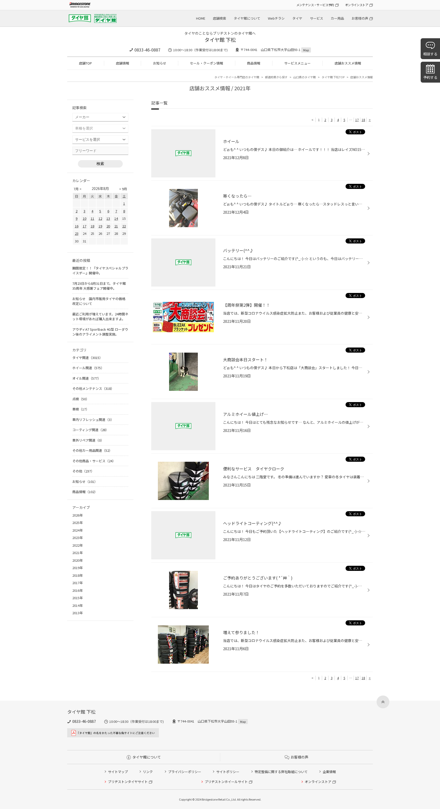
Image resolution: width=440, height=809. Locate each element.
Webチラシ (276, 18)
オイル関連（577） (86, 378)
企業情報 (329, 771)
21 (116, 226)
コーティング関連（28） (90, 429)
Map (306, 50)
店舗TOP (85, 63)
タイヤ (297, 18)
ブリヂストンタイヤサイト (128, 781)
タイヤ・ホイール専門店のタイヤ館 (236, 77)
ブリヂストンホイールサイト (226, 781)
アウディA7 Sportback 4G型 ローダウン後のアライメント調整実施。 (100, 332)
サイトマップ (118, 771)
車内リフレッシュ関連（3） (93, 419)
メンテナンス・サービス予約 (315, 5)
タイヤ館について (247, 18)
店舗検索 (219, 18)
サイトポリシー (227, 771)
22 (124, 226)
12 (100, 218)
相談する (430, 53)
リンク (148, 771)
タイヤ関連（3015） (87, 357)
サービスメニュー (297, 63)
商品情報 (253, 63)
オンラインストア (356, 5)
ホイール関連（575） (88, 367)
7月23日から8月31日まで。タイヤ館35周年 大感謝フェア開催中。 (99, 286)
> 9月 (123, 188)
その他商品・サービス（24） (94, 460)
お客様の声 (360, 18)
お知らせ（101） (85, 481)
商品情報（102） (85, 491)
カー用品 (337, 18)
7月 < (77, 188)
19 (100, 226)
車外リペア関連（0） (88, 440)
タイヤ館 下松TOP (333, 77)
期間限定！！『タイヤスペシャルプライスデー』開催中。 (100, 271)
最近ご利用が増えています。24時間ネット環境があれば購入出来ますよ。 (100, 317)
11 (92, 218)
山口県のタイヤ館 (304, 77)
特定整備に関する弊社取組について (281, 771)
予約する (430, 77)
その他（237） (83, 471)
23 (76, 233)
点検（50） (80, 398)
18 (363, 120)
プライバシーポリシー (184, 771)
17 (357, 120)
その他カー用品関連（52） (92, 450)
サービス (316, 18)
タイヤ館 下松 (220, 39)
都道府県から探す (276, 77)
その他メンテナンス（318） (93, 388)
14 (116, 218)
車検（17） (80, 409)
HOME (200, 18)
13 (108, 218)
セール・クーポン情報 (206, 63)
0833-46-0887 (147, 50)
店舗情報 (122, 63)
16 (76, 226)
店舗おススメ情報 (348, 63)
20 (108, 226)
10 (84, 218)
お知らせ (159, 63)
